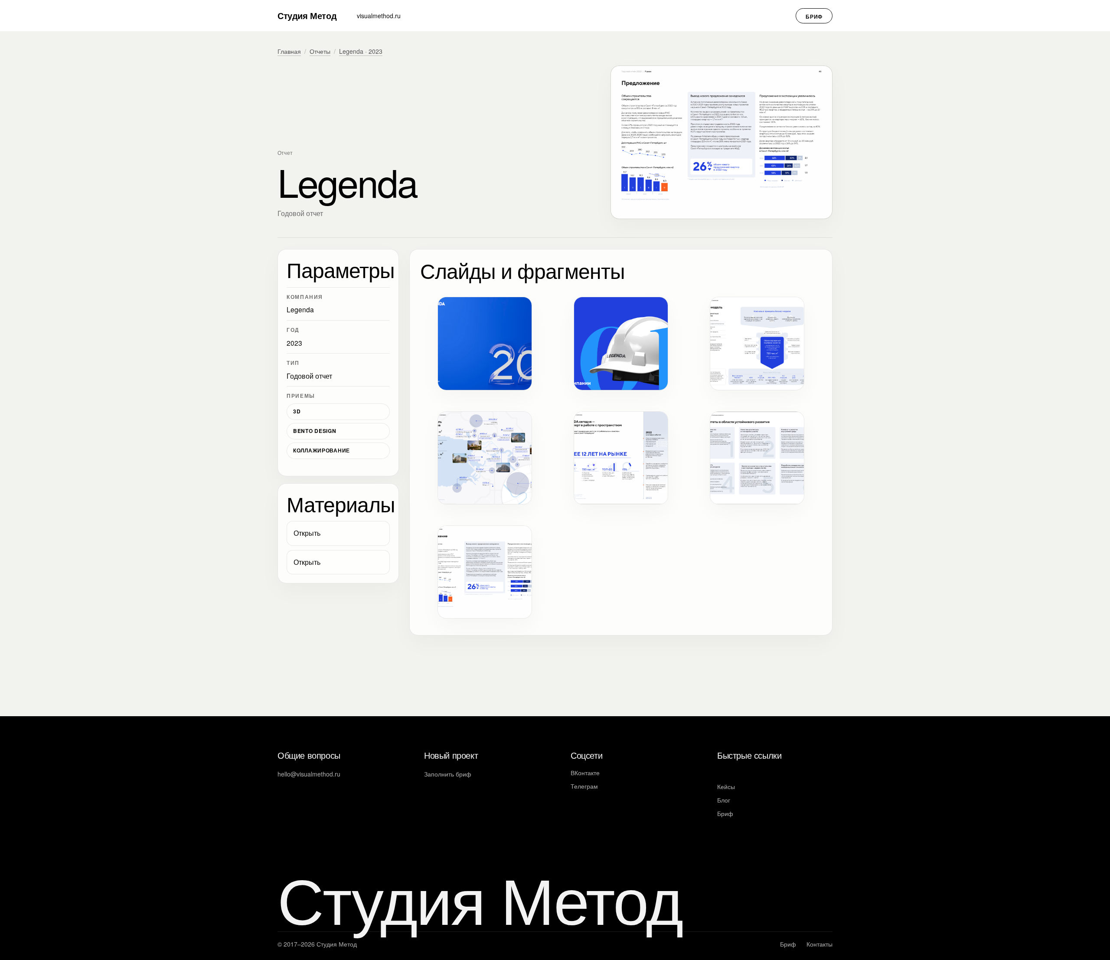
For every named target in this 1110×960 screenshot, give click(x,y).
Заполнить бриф (447, 774)
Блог (723, 800)
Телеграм (584, 786)
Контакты (819, 944)
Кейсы (726, 786)
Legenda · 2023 (360, 51)
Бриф (814, 16)
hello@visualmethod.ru (309, 774)
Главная (289, 51)
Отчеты (320, 51)
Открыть (307, 533)
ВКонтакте (585, 772)
